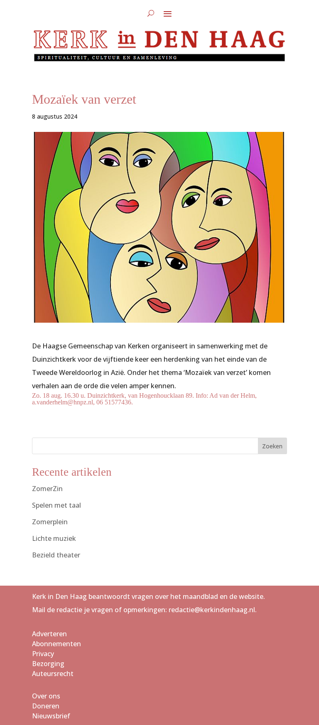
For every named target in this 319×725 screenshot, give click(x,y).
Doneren (45, 705)
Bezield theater (56, 555)
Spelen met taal (56, 505)
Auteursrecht (53, 673)
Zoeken (272, 446)
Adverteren (49, 633)
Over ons (46, 696)
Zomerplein (50, 521)
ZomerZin (47, 488)
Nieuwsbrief (51, 715)
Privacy (43, 653)
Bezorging (48, 663)
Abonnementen (56, 643)
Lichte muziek (54, 538)
